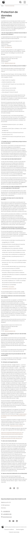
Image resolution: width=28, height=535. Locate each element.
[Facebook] (10, 488)
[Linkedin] (14, 488)
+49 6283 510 (6, 511)
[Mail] (17, 488)
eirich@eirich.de (7, 517)
